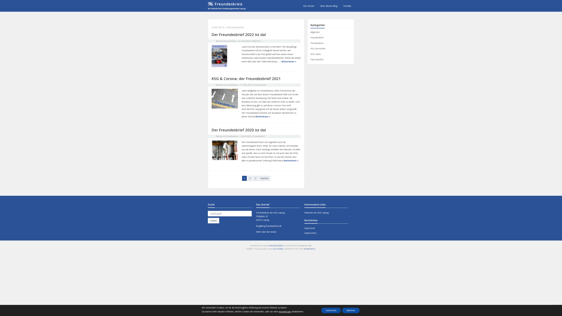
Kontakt (347, 5)
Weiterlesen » (288, 61)
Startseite (218, 27)
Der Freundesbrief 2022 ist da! (239, 34)
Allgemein (256, 41)
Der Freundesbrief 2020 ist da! (239, 130)
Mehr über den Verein (266, 231)
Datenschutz (310, 233)
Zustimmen (331, 310)
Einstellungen (285, 311)
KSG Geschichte (317, 48)
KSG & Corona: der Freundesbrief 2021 (246, 78)
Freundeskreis (229, 4)
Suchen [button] (213, 220)
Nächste (264, 178)
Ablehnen (350, 310)
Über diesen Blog (328, 5)
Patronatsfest (316, 59)
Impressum (309, 228)
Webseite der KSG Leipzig (316, 212)
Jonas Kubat (231, 41)
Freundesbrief (260, 85)
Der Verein (308, 5)
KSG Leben (315, 54)
